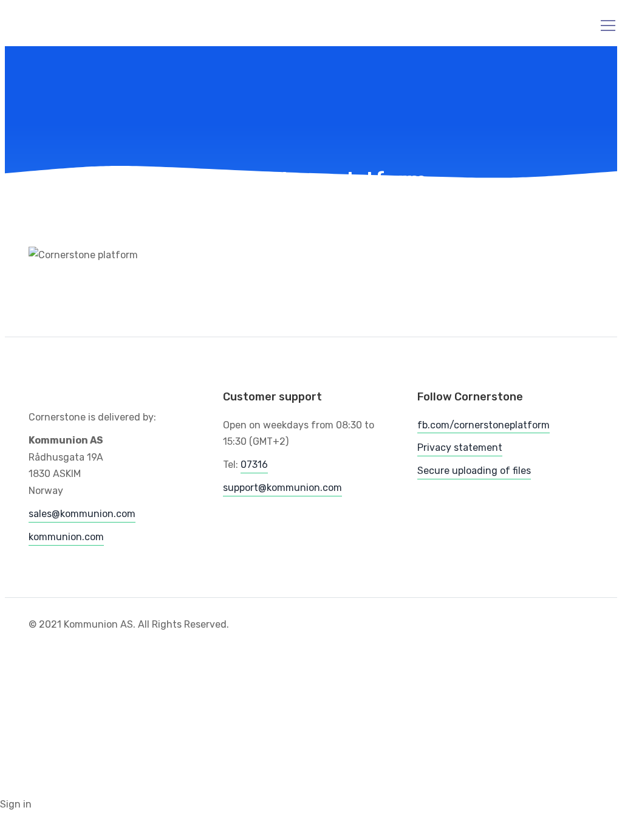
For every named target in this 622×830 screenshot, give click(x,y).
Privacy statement (459, 447)
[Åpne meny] (600, 25)
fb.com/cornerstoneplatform (483, 425)
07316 (254, 464)
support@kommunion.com (282, 487)
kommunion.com (66, 537)
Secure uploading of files (474, 470)
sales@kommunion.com (82, 514)
